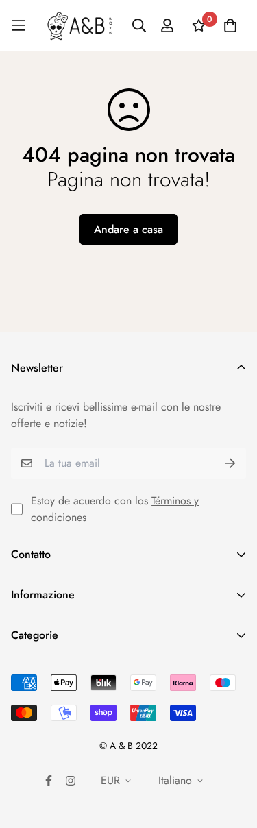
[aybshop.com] (80, 25)
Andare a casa (128, 229)
